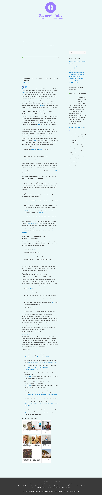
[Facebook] (23, 87)
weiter (58, 472)
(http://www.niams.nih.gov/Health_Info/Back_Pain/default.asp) (42, 394)
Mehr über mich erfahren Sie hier (76, 127)
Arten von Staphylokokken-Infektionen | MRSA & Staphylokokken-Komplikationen (76, 68)
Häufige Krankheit (26, 82)
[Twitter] (26, 87)
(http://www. (28, 376)
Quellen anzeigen (26, 349)
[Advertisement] (51, 30)
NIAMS (24, 92)
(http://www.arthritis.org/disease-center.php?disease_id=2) (42, 362)
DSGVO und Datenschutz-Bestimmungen (61, 484)
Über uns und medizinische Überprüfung (40, 484)
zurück (23, 472)
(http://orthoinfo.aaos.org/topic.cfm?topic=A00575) (37, 356)
